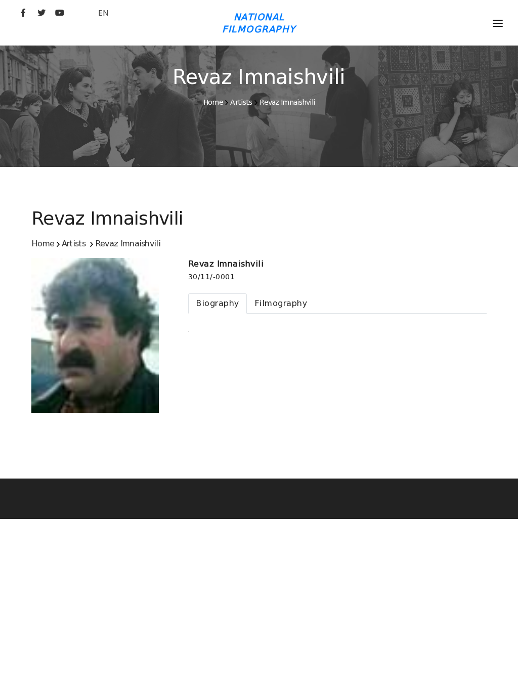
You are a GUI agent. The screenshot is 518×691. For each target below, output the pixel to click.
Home (213, 102)
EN (103, 13)
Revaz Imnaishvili (287, 102)
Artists (241, 102)
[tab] (217, 303)
